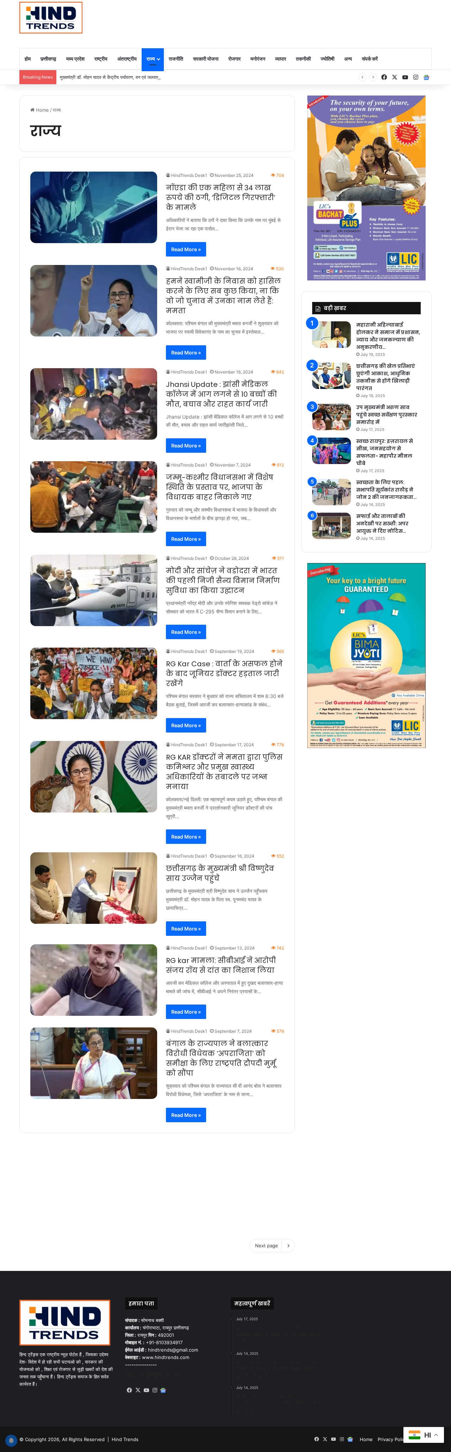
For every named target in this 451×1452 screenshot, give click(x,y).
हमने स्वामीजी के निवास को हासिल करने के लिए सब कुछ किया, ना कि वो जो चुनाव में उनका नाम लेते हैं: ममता (223, 296)
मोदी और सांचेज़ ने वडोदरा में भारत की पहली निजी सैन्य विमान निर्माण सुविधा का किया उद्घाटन (223, 580)
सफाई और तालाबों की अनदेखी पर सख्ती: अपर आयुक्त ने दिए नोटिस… (382, 524)
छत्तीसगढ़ (48, 59)
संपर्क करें (370, 59)
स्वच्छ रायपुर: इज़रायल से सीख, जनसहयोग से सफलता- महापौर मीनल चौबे (384, 452)
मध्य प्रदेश (75, 59)
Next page (266, 1245)
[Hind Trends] (50, 17)
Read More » (186, 249)
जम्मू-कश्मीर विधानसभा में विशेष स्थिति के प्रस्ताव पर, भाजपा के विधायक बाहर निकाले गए (219, 487)
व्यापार (280, 59)
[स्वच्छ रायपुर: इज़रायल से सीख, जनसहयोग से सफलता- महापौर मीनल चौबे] (331, 451)
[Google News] (426, 77)
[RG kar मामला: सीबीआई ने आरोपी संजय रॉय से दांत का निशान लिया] (93, 980)
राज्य (151, 59)
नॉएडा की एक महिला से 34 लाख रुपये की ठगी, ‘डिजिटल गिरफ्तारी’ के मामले (220, 197)
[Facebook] (129, 1390)
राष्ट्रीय (100, 59)
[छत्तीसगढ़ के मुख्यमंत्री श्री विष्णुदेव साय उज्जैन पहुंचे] (93, 888)
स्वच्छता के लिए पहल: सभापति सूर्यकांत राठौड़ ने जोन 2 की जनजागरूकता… (386, 490)
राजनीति (176, 59)
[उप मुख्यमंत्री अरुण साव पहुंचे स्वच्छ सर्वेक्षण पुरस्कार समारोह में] (331, 417)
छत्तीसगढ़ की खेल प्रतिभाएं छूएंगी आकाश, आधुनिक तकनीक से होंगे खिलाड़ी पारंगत (385, 377)
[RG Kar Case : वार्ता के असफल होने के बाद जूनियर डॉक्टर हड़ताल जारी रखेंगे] (93, 683)
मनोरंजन (258, 59)
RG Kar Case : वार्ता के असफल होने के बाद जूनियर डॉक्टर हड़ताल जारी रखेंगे (224, 673)
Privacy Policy (392, 1439)
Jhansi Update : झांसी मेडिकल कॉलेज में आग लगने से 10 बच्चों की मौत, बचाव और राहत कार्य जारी (221, 394)
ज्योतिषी (327, 59)
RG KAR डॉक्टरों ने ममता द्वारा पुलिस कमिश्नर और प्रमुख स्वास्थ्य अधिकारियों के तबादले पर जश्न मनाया (224, 772)
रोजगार (234, 59)
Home (42, 110)
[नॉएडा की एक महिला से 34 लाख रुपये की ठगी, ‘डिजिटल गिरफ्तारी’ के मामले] (93, 207)
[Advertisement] (296, 23)
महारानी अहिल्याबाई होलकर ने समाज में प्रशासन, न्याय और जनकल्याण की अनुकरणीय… (388, 336)
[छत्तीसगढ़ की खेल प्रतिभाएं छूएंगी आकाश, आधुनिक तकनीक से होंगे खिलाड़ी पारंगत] (331, 376)
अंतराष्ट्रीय (127, 59)
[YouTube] (146, 1390)
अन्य (348, 59)
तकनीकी (303, 59)
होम (28, 59)
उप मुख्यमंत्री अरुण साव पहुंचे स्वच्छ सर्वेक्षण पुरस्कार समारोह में (386, 415)
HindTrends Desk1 (189, 175)
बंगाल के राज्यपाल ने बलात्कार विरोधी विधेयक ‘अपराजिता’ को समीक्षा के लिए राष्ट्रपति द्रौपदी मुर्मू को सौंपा (221, 1058)
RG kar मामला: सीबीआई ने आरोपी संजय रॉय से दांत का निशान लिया (221, 965)
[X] (138, 1390)
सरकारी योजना (205, 59)
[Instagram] (154, 1390)
